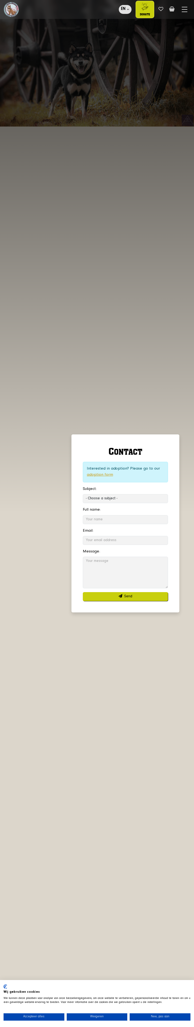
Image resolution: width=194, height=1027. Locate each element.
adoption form (100, 475)
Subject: (90, 489)
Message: (91, 552)
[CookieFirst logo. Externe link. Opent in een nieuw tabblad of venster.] (5, 987)
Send (128, 596)
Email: (88, 531)
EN (123, 9)
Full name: (92, 510)
